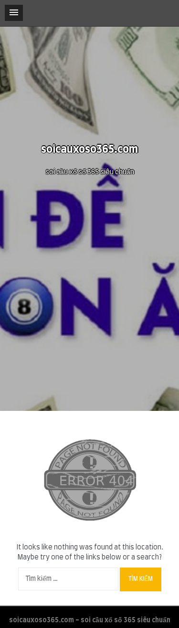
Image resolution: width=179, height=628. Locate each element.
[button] (14, 13)
